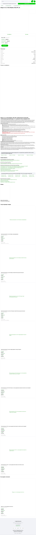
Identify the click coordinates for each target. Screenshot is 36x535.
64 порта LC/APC (17, 176)
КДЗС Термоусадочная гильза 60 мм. (6, 169)
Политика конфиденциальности (18, 530)
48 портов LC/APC (10, 176)
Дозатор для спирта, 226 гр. (4, 180)
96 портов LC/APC (24, 176)
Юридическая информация (18, 531)
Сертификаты (9, 34)
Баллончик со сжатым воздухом (5, 181)
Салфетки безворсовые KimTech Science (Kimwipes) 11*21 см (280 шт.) (10, 160)
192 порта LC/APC (31, 176)
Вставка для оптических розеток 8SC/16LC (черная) (8, 168)
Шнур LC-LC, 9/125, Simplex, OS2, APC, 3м (7, 506)
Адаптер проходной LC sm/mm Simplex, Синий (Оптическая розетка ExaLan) (12, 272)
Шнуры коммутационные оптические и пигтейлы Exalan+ (5, 200)
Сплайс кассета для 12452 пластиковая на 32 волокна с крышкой (9, 170)
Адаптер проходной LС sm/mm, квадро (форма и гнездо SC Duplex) (11, 349)
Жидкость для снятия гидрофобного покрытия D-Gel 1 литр (9, 179)
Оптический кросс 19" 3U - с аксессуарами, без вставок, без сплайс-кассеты (11, 167)
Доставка (26, 34)
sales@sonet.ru (18, 525)
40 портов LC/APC (3, 176)
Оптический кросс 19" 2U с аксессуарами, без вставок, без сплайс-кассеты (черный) (13, 426)
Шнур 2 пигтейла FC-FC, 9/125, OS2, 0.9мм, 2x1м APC (8, 171)
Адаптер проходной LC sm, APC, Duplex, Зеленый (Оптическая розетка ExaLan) (11, 163)
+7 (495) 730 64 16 (26, 3)
